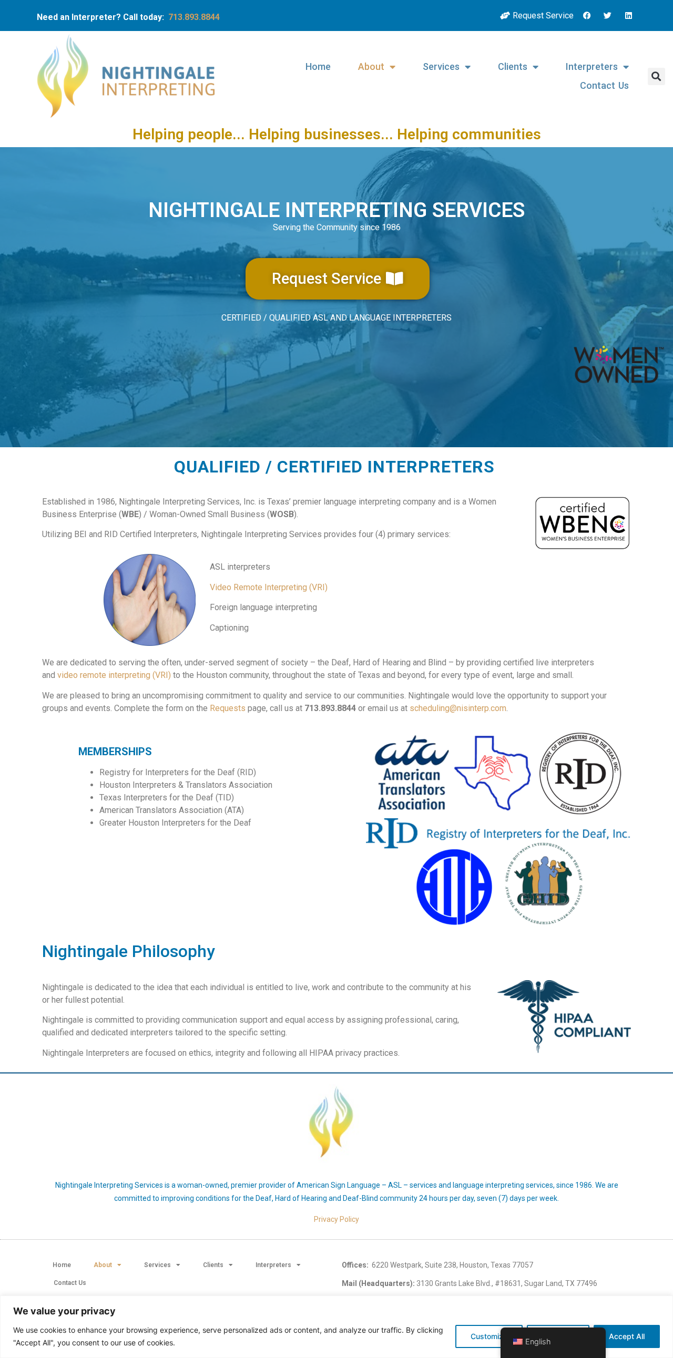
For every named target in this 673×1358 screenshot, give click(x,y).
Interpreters (592, 66)
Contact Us (604, 85)
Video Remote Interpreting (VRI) (269, 587)
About (371, 66)
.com (497, 708)
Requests (228, 708)
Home (318, 66)
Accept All (627, 1336)
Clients (512, 66)
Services (441, 66)
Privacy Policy (336, 1219)
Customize (489, 1336)
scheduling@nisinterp (449, 708)
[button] (656, 76)
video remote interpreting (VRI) (114, 675)
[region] (336, 1326)
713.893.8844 (194, 17)
